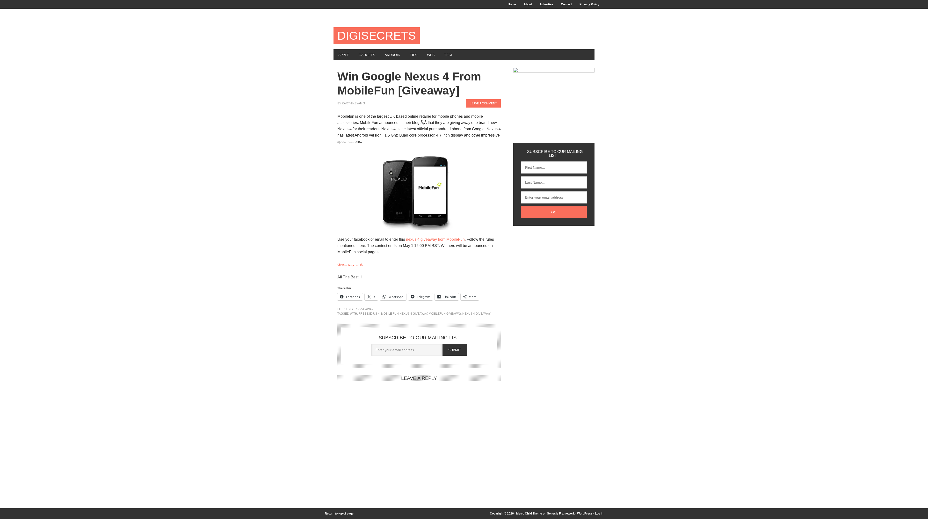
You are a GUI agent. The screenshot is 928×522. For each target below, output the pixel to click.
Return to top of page (339, 513)
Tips (413, 55)
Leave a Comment (483, 103)
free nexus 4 (369, 313)
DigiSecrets (376, 35)
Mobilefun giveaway (445, 313)
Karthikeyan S (353, 103)
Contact (566, 4)
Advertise (546, 4)
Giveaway (365, 309)
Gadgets (367, 55)
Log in (599, 513)
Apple (343, 55)
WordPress (585, 513)
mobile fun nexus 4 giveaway (404, 313)
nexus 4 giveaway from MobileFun (435, 239)
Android (392, 55)
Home (512, 4)
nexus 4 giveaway (476, 313)
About (528, 4)
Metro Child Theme (529, 513)
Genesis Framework (561, 513)
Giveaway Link (350, 264)
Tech (448, 55)
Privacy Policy (589, 4)
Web (431, 55)
